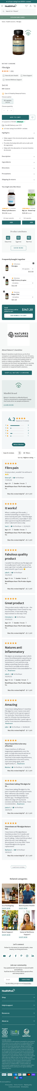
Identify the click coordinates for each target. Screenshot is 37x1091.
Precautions (6, 174)
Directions (5, 168)
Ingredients (6, 162)
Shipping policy (28, 1084)
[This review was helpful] (26, 540)
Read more (11, 670)
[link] (11, 198)
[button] (26, 6)
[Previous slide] (2, 17)
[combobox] (18, 11)
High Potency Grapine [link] (18, 280)
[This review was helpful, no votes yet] (26, 494)
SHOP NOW (6, 908)
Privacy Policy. (27, 983)
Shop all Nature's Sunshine (17, 373)
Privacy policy (9, 1084)
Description (6, 156)
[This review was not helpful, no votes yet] (30, 494)
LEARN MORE (9, 405)
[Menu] (2, 6)
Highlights (6, 133)
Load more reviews (18, 867)
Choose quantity (7, 106)
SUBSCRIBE (26, 979)
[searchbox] (10, 452)
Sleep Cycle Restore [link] (9, 210)
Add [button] (11, 222)
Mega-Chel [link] (15, 294)
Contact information (14, 1087)
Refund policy (24, 1087)
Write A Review (19, 444)
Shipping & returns (9, 179)
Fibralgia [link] (14, 266)
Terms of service (18, 1084)
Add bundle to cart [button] (18, 315)
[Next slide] (35, 17)
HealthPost (7, 1082)
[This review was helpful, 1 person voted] (26, 690)
